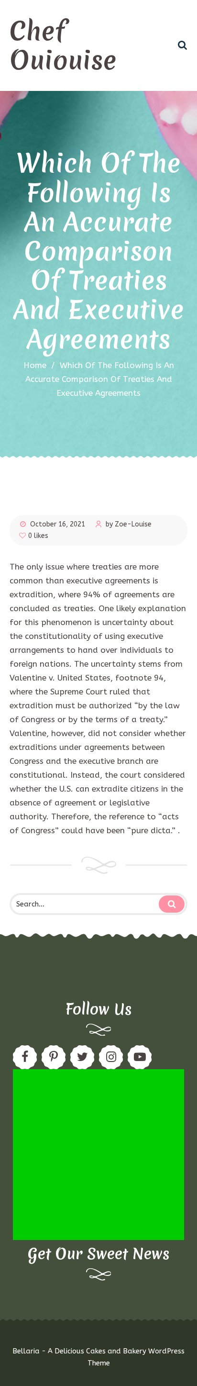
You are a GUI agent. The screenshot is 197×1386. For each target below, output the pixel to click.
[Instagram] (111, 1057)
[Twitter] (82, 1057)
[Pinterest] (54, 1057)
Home (34, 365)
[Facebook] (25, 1057)
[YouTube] (140, 1057)
